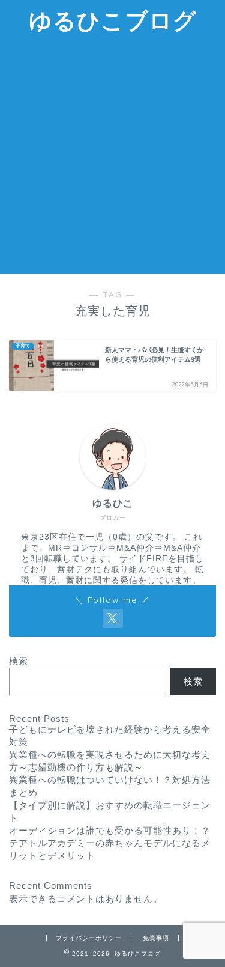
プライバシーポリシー (89, 938)
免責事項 (156, 938)
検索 (18, 661)
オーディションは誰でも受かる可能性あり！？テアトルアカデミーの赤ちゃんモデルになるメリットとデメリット (110, 843)
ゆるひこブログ (113, 20)
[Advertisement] (112, 155)
